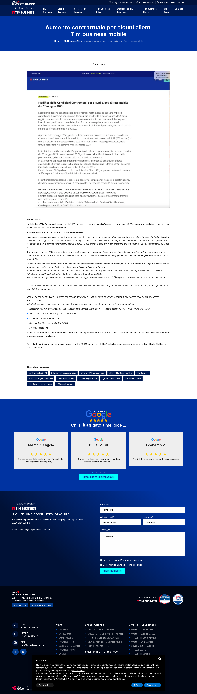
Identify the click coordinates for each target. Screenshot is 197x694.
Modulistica (20, 605)
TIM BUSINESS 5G (138, 650)
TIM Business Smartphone (40, 384)
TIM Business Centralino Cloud (143, 638)
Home (57, 41)
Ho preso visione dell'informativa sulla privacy (123, 560)
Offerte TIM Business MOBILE (143, 634)
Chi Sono (166, 10)
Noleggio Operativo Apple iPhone (101, 630)
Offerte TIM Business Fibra (120, 373)
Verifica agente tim (41, 605)
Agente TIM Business (111, 378)
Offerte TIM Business (80, 10)
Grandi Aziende (62, 10)
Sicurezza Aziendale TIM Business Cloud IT (105, 642)
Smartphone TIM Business (124, 10)
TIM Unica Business (64, 384)
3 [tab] (100, 472)
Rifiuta (137, 685)
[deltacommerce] (18, 688)
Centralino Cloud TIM (38, 373)
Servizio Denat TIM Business (142, 646)
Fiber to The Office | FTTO (98, 646)
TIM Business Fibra (103, 10)
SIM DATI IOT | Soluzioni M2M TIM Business (105, 634)
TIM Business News (150, 10)
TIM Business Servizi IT (140, 654)
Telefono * (148, 517)
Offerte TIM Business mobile (63, 373)
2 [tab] (96, 472)
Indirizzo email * (107, 517)
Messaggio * (105, 529)
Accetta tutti (152, 685)
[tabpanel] (41, 450)
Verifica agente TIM (65, 378)
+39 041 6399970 (167, 2)
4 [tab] (104, 472)
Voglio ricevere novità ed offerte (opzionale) (122, 565)
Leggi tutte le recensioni (98, 477)
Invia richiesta (112, 571)
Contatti (179, 9)
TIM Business (47, 10)
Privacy (30, 686)
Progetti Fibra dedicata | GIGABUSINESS (103, 638)
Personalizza (45, 685)
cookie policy (78, 670)
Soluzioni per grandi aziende (41, 378)
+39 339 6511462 (146, 2)
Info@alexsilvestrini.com (123, 2)
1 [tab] (92, 472)
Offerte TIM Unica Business (142, 642)
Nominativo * (106, 504)
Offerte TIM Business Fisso (92, 373)
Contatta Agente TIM (88, 378)
